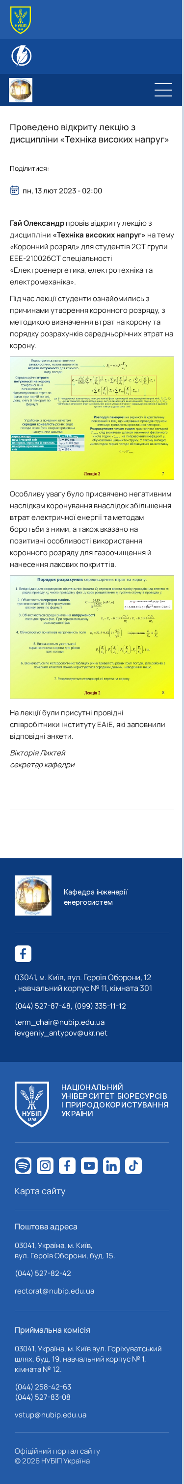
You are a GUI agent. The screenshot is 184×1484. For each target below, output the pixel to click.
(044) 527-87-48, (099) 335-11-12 (70, 1006)
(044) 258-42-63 (43, 1387)
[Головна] (20, 20)
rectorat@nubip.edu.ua (54, 1291)
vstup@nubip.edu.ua (50, 1415)
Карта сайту (40, 1190)
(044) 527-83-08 (43, 1397)
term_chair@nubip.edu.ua (60, 1022)
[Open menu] (163, 90)
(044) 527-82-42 (43, 1273)
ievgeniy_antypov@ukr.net (61, 1033)
